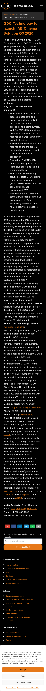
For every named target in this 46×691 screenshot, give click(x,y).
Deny (23, 676)
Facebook (9, 494)
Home (6, 14)
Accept (23, 670)
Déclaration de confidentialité (28, 688)
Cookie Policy (11, 688)
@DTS (26, 494)
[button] (42, 648)
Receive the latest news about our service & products (22, 535)
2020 (12, 14)
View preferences (23, 683)
